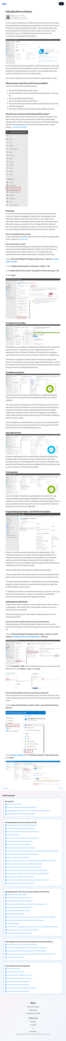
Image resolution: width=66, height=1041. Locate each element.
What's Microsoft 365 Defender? (17, 894)
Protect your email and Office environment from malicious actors (27, 904)
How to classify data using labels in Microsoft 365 (22, 944)
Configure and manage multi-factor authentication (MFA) (24, 864)
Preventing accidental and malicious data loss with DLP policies (26, 951)
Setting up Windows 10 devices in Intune (19, 978)
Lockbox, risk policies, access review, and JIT (20, 883)
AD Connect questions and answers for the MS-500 (23, 838)
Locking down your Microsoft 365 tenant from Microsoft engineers (27, 870)
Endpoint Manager (20, 127)
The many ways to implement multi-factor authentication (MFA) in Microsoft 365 (31, 860)
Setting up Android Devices (15, 972)
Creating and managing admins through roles (21, 828)
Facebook (33, 1031)
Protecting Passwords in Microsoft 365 (19, 844)
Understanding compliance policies (18, 984)
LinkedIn (33, 1025)
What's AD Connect (13, 835)
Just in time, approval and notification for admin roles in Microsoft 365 (28, 880)
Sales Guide (33, 1010)
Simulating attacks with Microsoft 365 (18, 910)
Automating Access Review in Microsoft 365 (20, 877)
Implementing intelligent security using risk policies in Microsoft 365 (28, 873)
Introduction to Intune (13, 968)
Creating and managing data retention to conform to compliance (27, 947)
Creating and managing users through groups (21, 848)
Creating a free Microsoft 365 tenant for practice (22, 807)
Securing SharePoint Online (15, 957)
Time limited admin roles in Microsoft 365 (19, 841)
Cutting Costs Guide (33, 1013)
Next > (61, 788)
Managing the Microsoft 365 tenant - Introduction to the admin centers (28, 810)
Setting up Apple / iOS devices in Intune (19, 975)
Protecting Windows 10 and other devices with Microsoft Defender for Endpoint (31, 917)
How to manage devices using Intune (18, 981)
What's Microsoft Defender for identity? (19, 897)
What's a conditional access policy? (18, 857)
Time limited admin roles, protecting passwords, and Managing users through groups (33, 851)
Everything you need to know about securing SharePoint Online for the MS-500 (31, 954)
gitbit (4, 3)
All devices (24, 239)
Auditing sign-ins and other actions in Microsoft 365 (22, 930)
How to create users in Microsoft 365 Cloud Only (22, 825)
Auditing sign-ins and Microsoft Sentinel (19, 933)
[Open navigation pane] (61, 3)
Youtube (33, 1021)
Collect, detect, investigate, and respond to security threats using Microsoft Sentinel (33, 926)
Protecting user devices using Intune (18, 991)
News (33, 1003)
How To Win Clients (33, 1007)
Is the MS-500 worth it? (14, 804)
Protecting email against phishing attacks (20, 907)
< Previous (6, 788)
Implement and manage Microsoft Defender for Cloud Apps (25, 920)
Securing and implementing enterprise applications (23, 854)
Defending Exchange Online (16, 914)
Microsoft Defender (13, 923)
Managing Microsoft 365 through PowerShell (20, 814)
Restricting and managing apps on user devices (21, 988)
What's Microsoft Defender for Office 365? (20, 901)
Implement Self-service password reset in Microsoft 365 (24, 867)
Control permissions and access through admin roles (23, 831)
